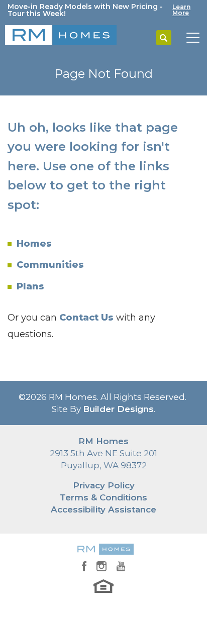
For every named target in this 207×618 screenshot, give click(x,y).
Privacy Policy (104, 485)
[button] (163, 38)
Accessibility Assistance (103, 509)
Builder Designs (118, 409)
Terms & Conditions (103, 497)
